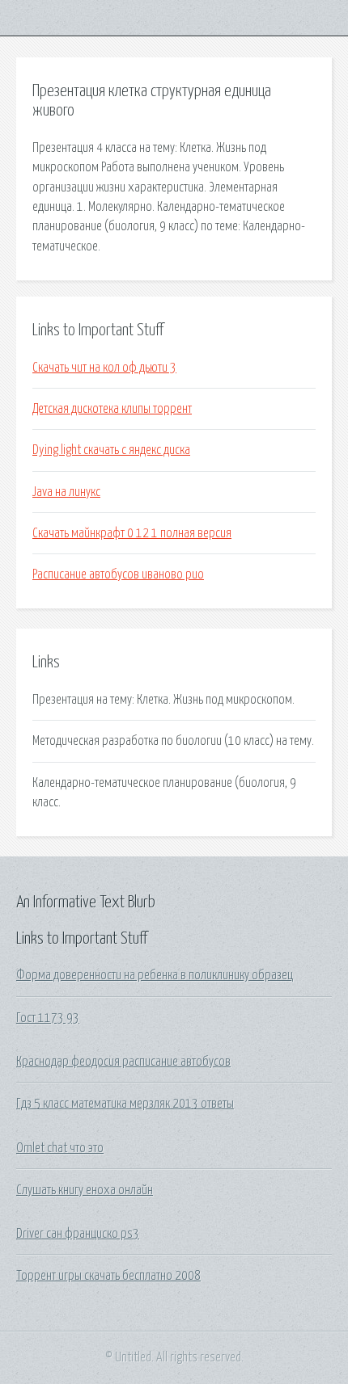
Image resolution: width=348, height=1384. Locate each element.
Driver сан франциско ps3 (77, 1233)
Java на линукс (66, 492)
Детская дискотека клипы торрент (112, 408)
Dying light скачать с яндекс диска (111, 450)
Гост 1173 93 (47, 1018)
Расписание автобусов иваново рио (118, 574)
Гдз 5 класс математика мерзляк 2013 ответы (125, 1103)
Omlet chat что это (60, 1148)
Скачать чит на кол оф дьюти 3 (104, 367)
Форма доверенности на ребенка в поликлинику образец (154, 975)
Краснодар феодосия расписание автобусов (123, 1061)
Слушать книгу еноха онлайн (84, 1190)
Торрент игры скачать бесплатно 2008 (108, 1275)
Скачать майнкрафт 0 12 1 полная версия (131, 533)
